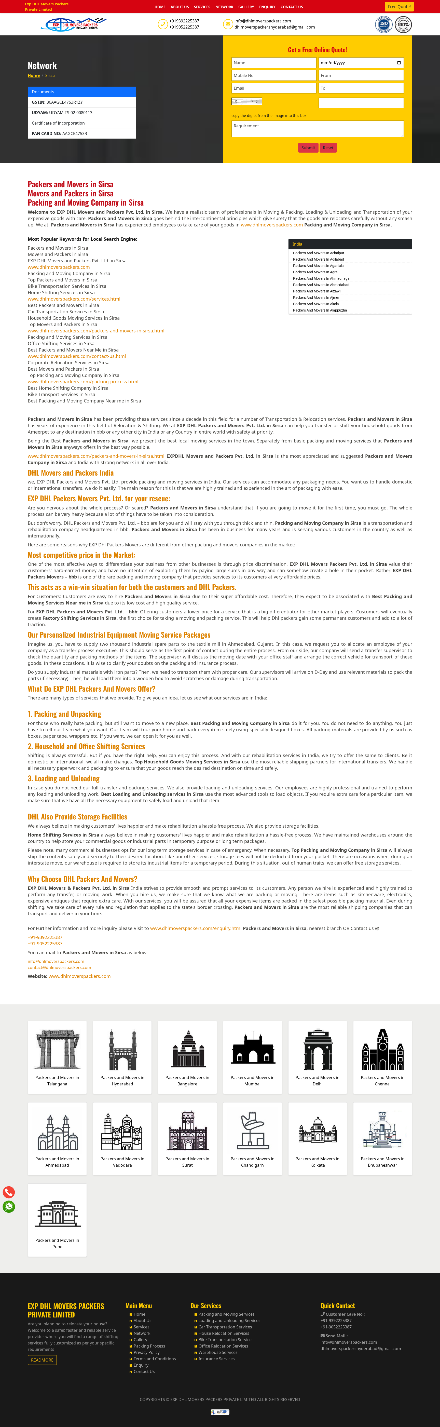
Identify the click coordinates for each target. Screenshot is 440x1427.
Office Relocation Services (223, 1346)
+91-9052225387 (45, 943)
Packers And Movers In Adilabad (318, 259)
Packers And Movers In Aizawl (316, 291)
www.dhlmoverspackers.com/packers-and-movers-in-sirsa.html (96, 331)
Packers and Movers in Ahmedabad (57, 1162)
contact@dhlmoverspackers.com (59, 967)
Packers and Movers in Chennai (383, 1081)
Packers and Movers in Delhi (317, 1081)
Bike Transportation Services (226, 1339)
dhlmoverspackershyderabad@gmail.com (275, 27)
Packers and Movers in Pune (57, 1243)
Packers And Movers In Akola (316, 304)
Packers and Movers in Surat (187, 1162)
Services (202, 6)
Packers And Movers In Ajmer (316, 297)
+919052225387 (184, 27)
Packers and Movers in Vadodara (122, 1162)
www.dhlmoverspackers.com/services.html (74, 299)
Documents (43, 92)
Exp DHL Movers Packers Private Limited (46, 7)
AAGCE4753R (59, 133)
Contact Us (292, 6)
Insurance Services (217, 1359)
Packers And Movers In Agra (315, 272)
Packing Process (149, 1346)
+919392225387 (184, 21)
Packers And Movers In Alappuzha (320, 310)
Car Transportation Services (225, 1327)
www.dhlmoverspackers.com (272, 225)
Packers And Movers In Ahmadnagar (322, 278)
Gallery (246, 6)
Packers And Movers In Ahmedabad (321, 285)
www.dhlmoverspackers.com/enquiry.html (196, 928)
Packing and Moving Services (227, 1314)
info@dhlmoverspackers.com (263, 21)
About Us (180, 6)
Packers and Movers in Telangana (57, 1081)
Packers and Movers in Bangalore (187, 1081)
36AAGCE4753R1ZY (57, 102)
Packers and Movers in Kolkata (317, 1162)
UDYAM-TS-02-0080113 (62, 112)
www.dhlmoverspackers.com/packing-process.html (83, 382)
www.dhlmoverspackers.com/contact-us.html (77, 356)
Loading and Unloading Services (229, 1320)
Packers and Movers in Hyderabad (122, 1081)
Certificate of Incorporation (58, 123)
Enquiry (267, 6)
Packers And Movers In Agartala (318, 266)
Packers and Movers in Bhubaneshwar (383, 1162)
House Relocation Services (224, 1333)
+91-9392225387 (45, 937)
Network (224, 6)
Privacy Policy (147, 1352)
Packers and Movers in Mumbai (252, 1081)
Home (160, 6)
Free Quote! (399, 6)
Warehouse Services (218, 1352)
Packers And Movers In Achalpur (318, 253)
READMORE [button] (42, 1360)
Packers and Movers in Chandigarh (252, 1162)
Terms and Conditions (155, 1359)
